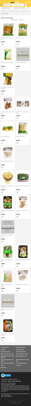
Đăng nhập (3, 367)
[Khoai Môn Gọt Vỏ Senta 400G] (23, 276)
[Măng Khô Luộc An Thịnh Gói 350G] (8, 29)
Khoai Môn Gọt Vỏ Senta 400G (22, 284)
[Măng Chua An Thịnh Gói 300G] (8, 54)
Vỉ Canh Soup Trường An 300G (22, 259)
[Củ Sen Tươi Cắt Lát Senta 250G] (23, 202)
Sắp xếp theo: (14, 19)
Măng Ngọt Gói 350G (20, 136)
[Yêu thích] (29, 2)
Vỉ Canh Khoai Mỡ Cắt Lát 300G (22, 185)
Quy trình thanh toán (21, 351)
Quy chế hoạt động (20, 347)
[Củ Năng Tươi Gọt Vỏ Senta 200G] (8, 226)
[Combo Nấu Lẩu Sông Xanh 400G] (8, 251)
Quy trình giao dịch (5, 351)
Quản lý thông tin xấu (21, 356)
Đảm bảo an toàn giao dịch (7, 353)
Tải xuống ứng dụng (21, 363)
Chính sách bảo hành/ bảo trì (7, 363)
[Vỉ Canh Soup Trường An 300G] (23, 251)
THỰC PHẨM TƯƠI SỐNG (14, 11)
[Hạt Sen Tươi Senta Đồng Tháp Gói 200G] (8, 177)
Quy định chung (20, 349)
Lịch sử (2, 365)
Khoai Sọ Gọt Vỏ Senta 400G (7, 161)
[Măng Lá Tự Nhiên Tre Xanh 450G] (8, 276)
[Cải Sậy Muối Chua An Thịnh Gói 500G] (8, 78)
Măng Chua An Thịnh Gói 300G (7, 62)
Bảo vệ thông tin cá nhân (22, 353)
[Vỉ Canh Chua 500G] (23, 29)
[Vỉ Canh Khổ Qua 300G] (23, 54)
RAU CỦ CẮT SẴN (4, 13)
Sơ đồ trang (13, 402)
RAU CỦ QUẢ (24, 11)
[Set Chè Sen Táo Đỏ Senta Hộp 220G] (23, 103)
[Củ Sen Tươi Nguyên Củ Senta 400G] (8, 103)
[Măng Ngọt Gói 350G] (23, 128)
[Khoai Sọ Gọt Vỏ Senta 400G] (8, 153)
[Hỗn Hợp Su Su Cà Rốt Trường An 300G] (8, 325)
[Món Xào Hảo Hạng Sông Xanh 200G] (8, 202)
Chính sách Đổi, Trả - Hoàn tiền (22, 360)
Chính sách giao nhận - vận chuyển (7, 360)
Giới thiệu (3, 349)
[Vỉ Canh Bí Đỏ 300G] (8, 128)
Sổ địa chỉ (18, 365)
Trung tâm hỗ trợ (5, 347)
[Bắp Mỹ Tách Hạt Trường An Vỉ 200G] (8, 300)
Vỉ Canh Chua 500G (20, 37)
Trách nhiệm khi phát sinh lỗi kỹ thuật (7, 356)
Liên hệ (19, 402)
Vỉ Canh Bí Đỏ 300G (5, 136)
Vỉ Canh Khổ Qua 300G (21, 62)
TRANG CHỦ (3, 11)
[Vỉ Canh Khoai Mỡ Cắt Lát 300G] (23, 177)
